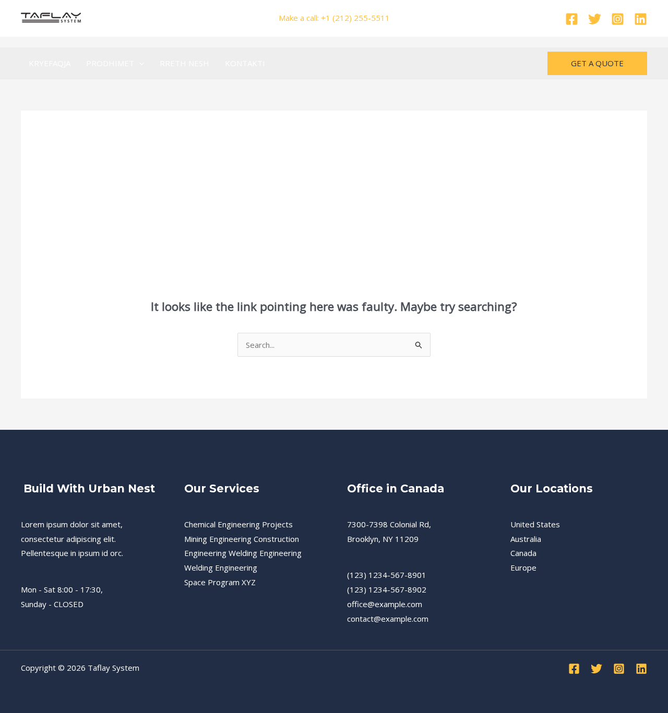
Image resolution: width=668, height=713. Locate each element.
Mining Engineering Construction (241, 539)
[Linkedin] (640, 19)
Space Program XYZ (220, 582)
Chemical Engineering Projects (238, 524)
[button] (139, 63)
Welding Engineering (220, 567)
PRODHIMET (110, 63)
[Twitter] (594, 19)
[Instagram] (617, 19)
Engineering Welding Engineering (243, 553)
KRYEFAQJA (49, 63)
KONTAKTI (245, 63)
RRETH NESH (184, 63)
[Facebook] (571, 19)
